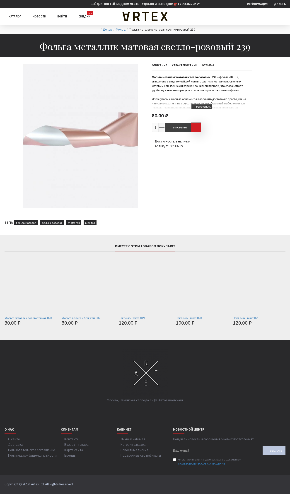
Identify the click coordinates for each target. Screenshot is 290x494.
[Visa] (272, 484)
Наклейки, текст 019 (132, 318)
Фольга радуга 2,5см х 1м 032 (81, 318)
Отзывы (208, 65)
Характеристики (184, 65)
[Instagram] (149, 409)
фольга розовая (52, 222)
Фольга (121, 29)
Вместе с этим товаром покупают (145, 246)
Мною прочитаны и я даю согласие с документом (209, 461)
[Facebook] (131, 409)
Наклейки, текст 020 (189, 318)
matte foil (74, 222)
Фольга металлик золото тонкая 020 (28, 318)
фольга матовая (25, 222)
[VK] (140, 409)
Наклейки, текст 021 (246, 318)
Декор (107, 29)
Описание (159, 65)
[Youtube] (158, 409)
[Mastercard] (281, 484)
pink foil (90, 222)
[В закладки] (196, 127)
